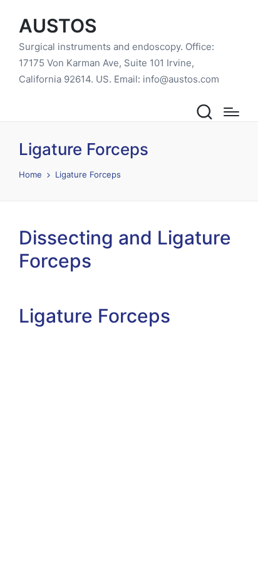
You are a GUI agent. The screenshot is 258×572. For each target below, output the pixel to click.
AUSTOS (57, 26)
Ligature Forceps (94, 315)
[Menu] (231, 112)
